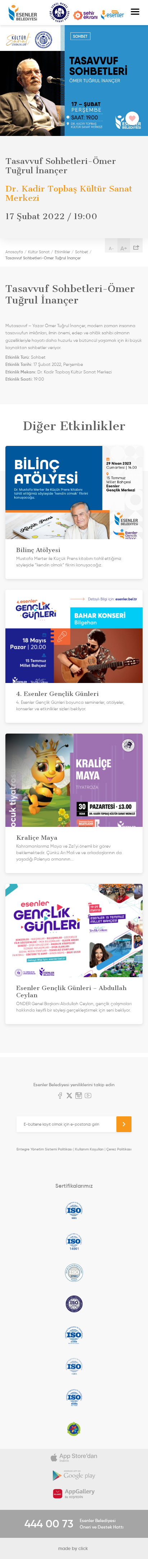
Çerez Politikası (118, 1149)
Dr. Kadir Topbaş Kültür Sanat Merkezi (74, 372)
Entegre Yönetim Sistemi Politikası (44, 1149)
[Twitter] (69, 1096)
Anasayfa (14, 251)
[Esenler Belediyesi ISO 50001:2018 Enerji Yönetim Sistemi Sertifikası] (74, 1397)
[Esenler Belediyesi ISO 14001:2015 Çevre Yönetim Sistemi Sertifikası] (74, 1241)
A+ (123, 248)
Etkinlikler (62, 251)
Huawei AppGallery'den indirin (74, 1494)
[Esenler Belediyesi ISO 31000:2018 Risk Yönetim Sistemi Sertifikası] (74, 1335)
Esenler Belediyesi (23, 12)
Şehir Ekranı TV (85, 15)
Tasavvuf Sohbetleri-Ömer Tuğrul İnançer (43, 257)
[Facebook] (60, 1096)
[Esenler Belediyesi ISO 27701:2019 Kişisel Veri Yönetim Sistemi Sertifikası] (74, 1304)
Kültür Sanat (59, 13)
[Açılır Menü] (135, 12)
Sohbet (81, 251)
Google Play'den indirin (74, 1476)
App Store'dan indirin (74, 1458)
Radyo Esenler (112, 15)
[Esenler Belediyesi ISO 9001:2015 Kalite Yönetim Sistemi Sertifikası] (74, 1210)
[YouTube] (88, 1096)
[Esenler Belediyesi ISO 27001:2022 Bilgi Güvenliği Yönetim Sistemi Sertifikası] (74, 1273)
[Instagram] (78, 1096)
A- (111, 248)
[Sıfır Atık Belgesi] (74, 1429)
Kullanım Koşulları (89, 1149)
